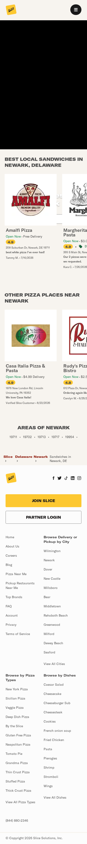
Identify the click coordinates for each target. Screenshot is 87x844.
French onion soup (57, 731)
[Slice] (11, 10)
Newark (41, 457)
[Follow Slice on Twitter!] (59, 478)
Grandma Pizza (17, 763)
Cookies (50, 721)
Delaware (23, 457)
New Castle (52, 578)
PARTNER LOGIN (43, 517)
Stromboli (51, 777)
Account (12, 615)
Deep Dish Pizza (17, 717)
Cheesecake (52, 694)
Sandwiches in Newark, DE (60, 459)
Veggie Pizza (15, 708)
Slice (8, 457)
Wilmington (52, 551)
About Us (12, 546)
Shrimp (49, 767)
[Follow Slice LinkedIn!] (73, 478)
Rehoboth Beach (56, 615)
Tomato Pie (14, 754)
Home (10, 537)
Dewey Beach (53, 643)
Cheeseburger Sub (57, 703)
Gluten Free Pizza (18, 735)
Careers (11, 555)
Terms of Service (18, 634)
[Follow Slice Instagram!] (79, 478)
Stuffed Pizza (15, 781)
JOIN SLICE (43, 500)
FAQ (9, 606)
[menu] (75, 9)
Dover (48, 569)
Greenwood (52, 625)
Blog (9, 565)
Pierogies (50, 758)
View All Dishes (55, 797)
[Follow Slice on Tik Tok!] (66, 478)
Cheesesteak (53, 712)
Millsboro (51, 588)
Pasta (48, 749)
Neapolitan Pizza (18, 744)
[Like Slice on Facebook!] (53, 478)
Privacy (11, 625)
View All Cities (54, 664)
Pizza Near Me (16, 574)
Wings (48, 786)
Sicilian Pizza (15, 698)
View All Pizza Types (20, 802)
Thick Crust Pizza (18, 790)
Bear (47, 597)
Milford (49, 634)
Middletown (52, 606)
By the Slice (14, 726)
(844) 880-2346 (17, 820)
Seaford (49, 652)
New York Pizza (17, 689)
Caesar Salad (54, 684)
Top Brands (14, 597)
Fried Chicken (54, 740)
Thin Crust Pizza (18, 772)
